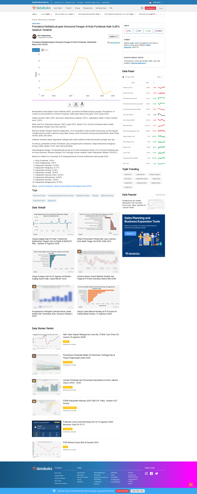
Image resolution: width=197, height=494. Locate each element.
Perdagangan (115, 479)
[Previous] (161, 14)
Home (34, 19)
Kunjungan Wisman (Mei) (130, 158)
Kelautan (80, 482)
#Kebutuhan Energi (107, 195)
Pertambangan (115, 482)
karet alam (128, 174)
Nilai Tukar (128, 179)
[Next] (164, 14)
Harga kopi (128, 187)
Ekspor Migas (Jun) (129, 136)
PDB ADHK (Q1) (127, 125)
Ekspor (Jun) (127, 147)
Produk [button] (68, 8)
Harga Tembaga (154, 174)
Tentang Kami (88, 8)
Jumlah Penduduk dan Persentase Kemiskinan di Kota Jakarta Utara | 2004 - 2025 (90, 381)
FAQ (110, 8)
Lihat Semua (159, 195)
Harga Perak (156, 179)
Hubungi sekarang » (138, 63)
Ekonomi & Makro (69, 408)
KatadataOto (106, 2)
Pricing (77, 8)
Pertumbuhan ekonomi (130, 98)
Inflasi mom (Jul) (128, 93)
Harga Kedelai (156, 183)
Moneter (96, 484)
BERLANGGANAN (122, 491)
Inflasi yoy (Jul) (127, 87)
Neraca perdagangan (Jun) (131, 131)
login (132, 43)
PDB (65, 447)
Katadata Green (70, 2)
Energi (79, 479)
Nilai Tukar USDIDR (129, 120)
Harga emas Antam (141, 179)
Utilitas (130, 483)
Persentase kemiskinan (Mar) (132, 109)
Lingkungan (98, 481)
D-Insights (80, 2)
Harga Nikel (128, 183)
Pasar (66, 341)
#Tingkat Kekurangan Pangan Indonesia (61, 195)
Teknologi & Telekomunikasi (133, 476)
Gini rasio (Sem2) (128, 114)
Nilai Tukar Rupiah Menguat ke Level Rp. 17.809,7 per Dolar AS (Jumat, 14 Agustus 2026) (91, 335)
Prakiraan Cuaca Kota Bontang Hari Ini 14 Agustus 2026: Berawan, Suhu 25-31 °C (88, 423)
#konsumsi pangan (39, 195)
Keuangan (97, 475)
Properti (130, 472)
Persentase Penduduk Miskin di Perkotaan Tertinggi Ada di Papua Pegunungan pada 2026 (89, 356)
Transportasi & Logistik (132, 480)
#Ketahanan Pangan (83, 195)
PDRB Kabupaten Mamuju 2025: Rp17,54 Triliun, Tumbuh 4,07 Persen (90, 402)
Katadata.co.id (58, 2)
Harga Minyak (140, 174)
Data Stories (42, 19)
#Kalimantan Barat (39, 200)
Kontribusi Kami (101, 8)
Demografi (51, 19)
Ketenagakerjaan (99, 472)
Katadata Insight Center (92, 2)
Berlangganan (150, 8)
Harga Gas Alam (141, 183)
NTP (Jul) (126, 163)
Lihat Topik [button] (57, 8)
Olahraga (114, 472)
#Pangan (95, 195)
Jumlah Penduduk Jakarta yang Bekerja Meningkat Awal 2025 (64, 186)
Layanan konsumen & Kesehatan (101, 478)
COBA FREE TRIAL (138, 491)
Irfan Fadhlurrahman (44, 35)
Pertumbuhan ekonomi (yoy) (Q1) (133, 104)
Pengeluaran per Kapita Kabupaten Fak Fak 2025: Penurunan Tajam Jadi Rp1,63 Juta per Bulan (134, 204)
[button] (155, 2)
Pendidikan (114, 477)
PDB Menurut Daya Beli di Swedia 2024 (80, 442)
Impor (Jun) (126, 152)
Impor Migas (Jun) (128, 142)
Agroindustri (81, 472)
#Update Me (52, 200)
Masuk (161, 8)
